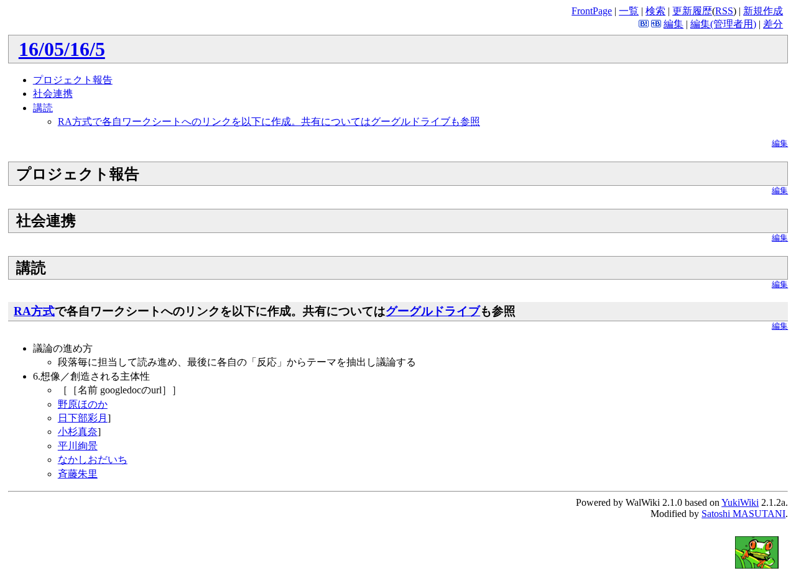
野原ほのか (83, 404)
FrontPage (592, 11)
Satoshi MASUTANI (743, 513)
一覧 (629, 11)
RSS (724, 11)
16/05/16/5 (62, 49)
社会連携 (53, 93)
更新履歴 (692, 11)
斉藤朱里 (78, 474)
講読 (43, 108)
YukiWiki (740, 502)
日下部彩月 (83, 418)
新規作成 (763, 11)
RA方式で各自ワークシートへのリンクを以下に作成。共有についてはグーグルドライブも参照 (269, 121)
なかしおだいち (92, 459)
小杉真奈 (78, 431)
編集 (673, 24)
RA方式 (34, 311)
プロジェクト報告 (73, 80)
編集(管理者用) (723, 24)
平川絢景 (78, 446)
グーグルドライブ (433, 311)
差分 (773, 24)
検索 (655, 11)
